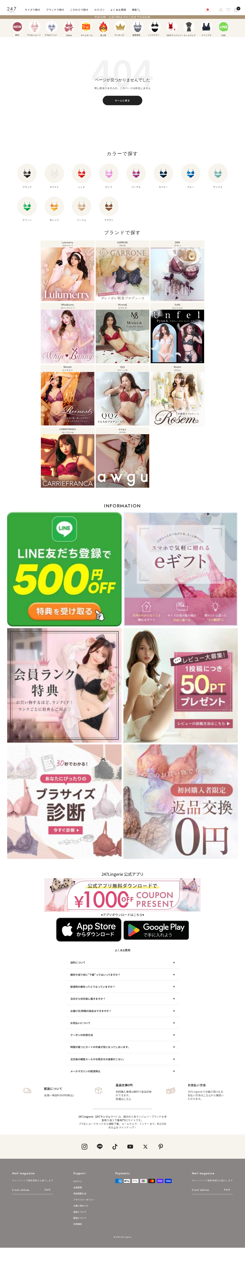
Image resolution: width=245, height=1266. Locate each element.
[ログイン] (220, 9)
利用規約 (77, 1223)
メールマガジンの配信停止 (85, 1071)
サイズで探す (32, 9)
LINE (223, 26)
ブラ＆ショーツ (34, 26)
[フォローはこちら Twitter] (145, 1147)
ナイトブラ (206, 26)
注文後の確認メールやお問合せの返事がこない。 (98, 1059)
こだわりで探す (79, 9)
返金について (79, 1211)
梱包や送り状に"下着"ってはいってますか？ (95, 974)
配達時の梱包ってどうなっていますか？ (92, 986)
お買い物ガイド (80, 1205)
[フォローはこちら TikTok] (115, 1147)
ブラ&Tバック (51, 26)
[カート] (236, 9)
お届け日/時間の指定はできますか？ (90, 1011)
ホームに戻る (122, 100)
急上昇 (103, 26)
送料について (77, 962)
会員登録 (77, 1187)
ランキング (120, 26)
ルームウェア (189, 26)
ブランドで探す (55, 9)
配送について (79, 1217)
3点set (68, 26)
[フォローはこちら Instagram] (84, 1147)
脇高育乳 (137, 26)
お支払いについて (80, 1023)
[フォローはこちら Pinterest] (161, 1147)
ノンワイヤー (154, 26)
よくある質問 (118, 9)
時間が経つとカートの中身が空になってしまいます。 (100, 1047)
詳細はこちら (123, 1099)
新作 (17, 26)
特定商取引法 (79, 1193)
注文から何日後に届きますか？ (87, 998)
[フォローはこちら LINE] (100, 1147)
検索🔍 (136, 9)
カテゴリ (99, 9)
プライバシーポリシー (84, 1199)
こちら (207, 1095)
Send (47, 1189)
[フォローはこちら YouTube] (130, 1147)
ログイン (77, 1181)
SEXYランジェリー (172, 26)
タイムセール (86, 26)
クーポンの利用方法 (81, 1035)
